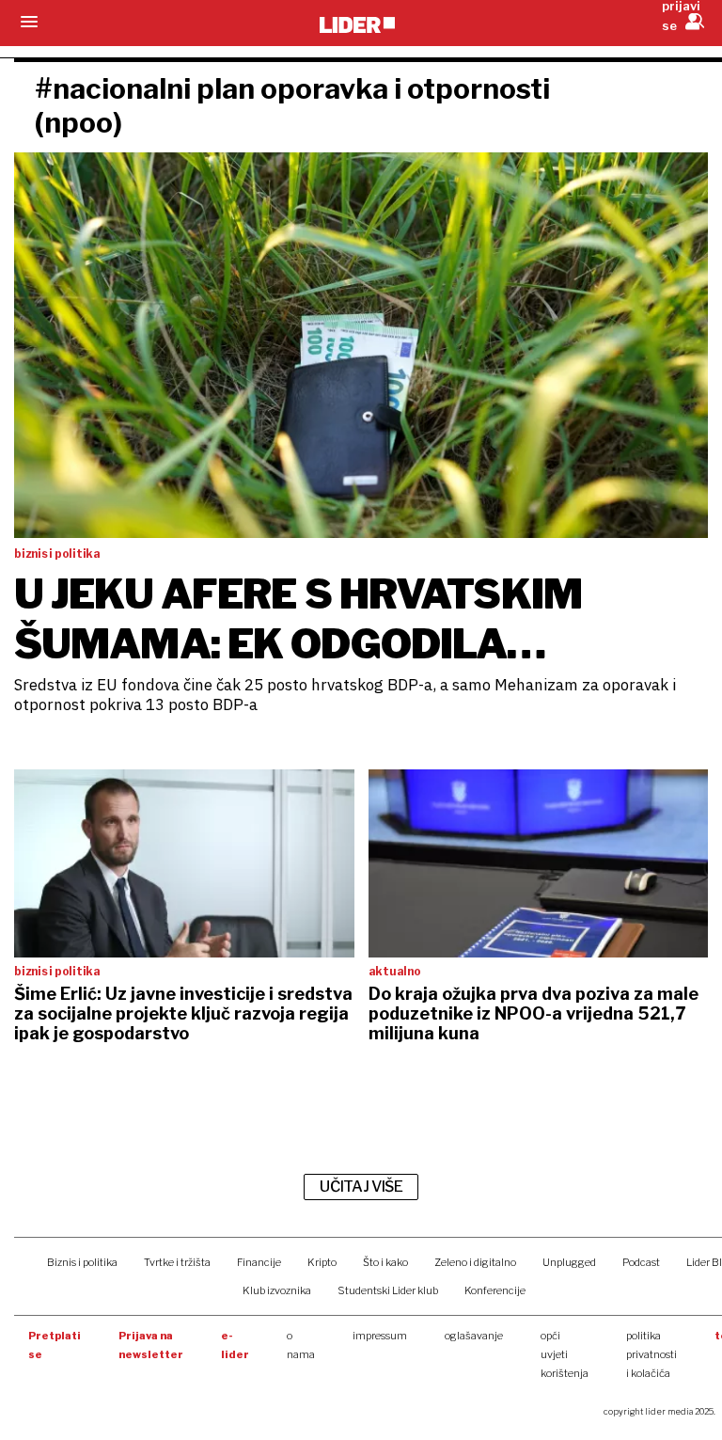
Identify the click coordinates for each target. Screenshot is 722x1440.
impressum (380, 1335)
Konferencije (495, 1290)
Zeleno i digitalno (475, 1262)
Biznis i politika (82, 1262)
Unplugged (569, 1262)
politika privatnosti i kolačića (651, 1354)
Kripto (322, 1262)
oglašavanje (474, 1335)
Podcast (641, 1262)
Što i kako (385, 1262)
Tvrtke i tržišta (177, 1262)
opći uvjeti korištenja (565, 1354)
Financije (259, 1262)
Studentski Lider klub (387, 1290)
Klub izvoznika (277, 1290)
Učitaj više (361, 1186)
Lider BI (704, 1262)
